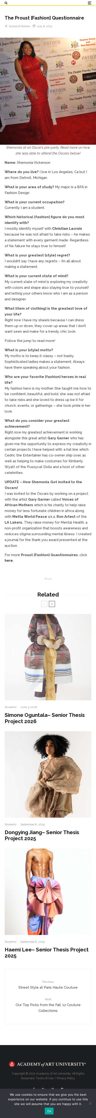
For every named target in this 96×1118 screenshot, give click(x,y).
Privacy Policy (66, 1078)
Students (10, 707)
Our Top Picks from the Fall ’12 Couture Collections (48, 1005)
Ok (49, 1111)
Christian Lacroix (67, 228)
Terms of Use (45, 1078)
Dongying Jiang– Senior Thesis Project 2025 (42, 835)
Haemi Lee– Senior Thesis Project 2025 (47, 953)
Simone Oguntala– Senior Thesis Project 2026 (45, 718)
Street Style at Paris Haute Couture (48, 984)
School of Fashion (19, 26)
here (9, 560)
